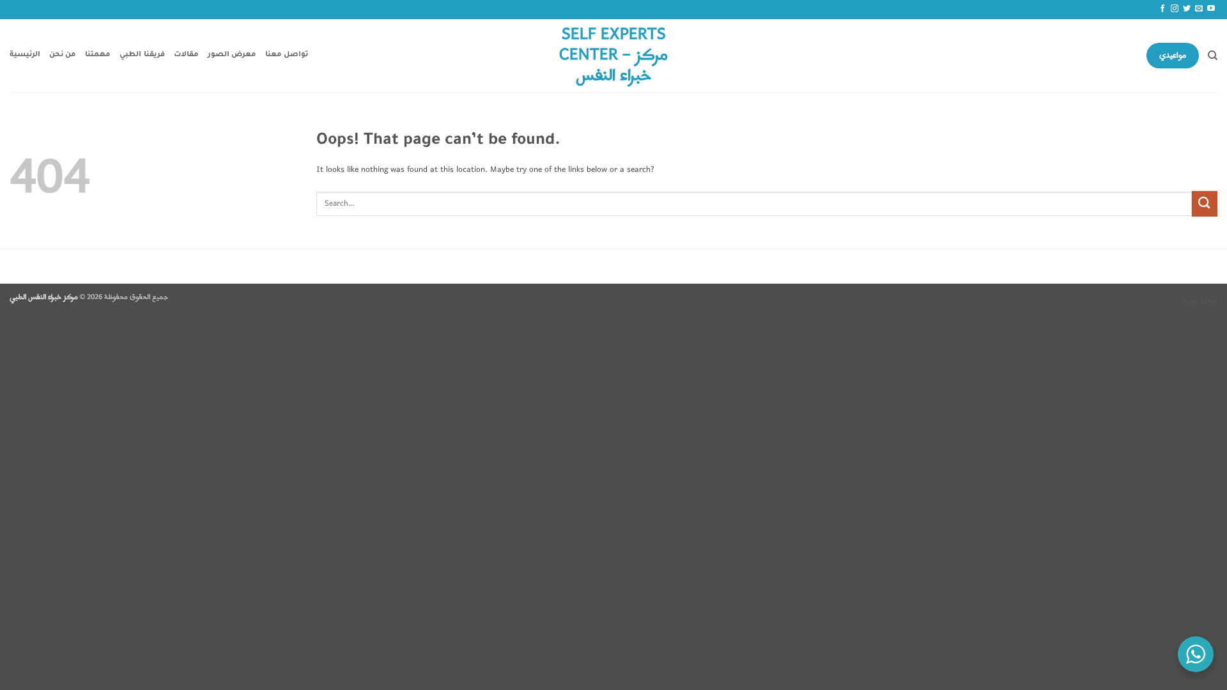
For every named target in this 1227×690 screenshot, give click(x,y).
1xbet (1208, 302)
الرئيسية (25, 55)
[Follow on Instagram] (1174, 8)
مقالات (186, 55)
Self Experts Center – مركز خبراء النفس (613, 55)
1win (1190, 302)
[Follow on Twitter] (1187, 8)
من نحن (62, 55)
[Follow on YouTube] (1211, 8)
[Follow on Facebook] (1162, 8)
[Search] (1212, 55)
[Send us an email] (1199, 8)
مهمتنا (98, 55)
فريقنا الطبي (142, 55)
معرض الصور (232, 55)
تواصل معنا (286, 55)
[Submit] (1204, 203)
